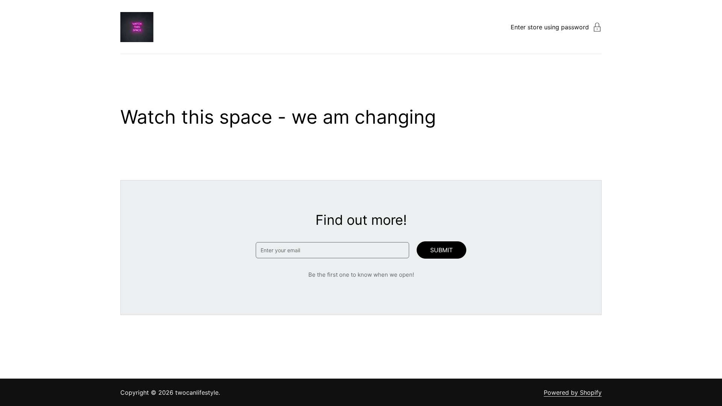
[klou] (136, 27)
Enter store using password (550, 27)
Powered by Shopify (573, 392)
